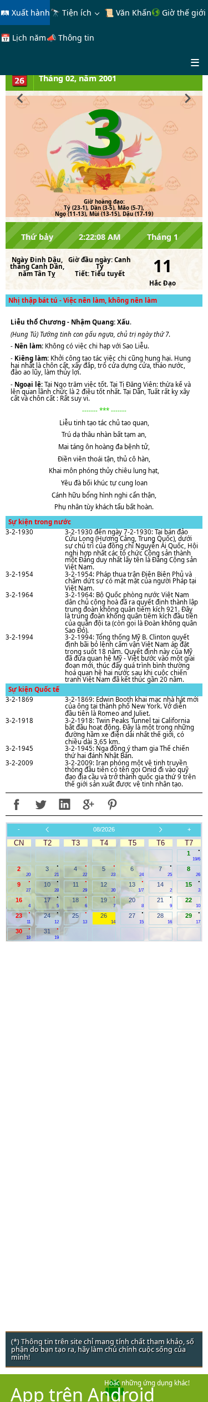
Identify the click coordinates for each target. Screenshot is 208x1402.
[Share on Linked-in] (64, 804)
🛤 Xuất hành (25, 12)
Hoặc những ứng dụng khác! (147, 1383)
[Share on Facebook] (17, 804)
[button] (20, 97)
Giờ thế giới (183, 12)
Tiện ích (77, 12)
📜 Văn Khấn (127, 12)
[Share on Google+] (88, 804)
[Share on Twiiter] (40, 804)
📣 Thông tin (70, 37)
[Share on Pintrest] (112, 804)
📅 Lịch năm (23, 37)
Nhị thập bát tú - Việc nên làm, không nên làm (82, 300)
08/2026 (104, 829)
